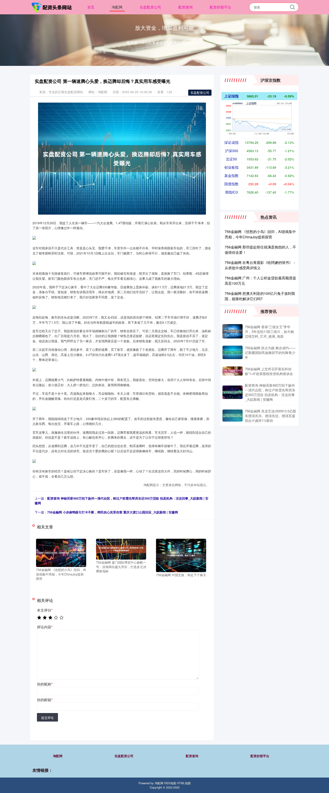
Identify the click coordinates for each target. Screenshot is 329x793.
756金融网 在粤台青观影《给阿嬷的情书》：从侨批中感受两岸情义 (260, 265)
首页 (90, 7)
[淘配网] (52, 6)
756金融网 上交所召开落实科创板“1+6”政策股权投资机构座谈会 (269, 371)
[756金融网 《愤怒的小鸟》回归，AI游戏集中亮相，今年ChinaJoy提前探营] (61, 552)
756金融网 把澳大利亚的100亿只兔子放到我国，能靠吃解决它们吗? (260, 296)
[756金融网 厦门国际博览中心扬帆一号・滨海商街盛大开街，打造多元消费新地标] (121, 548)
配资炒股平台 (220, 7)
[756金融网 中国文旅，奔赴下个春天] (181, 555)
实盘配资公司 (150, 7)
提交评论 (47, 717)
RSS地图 (170, 783)
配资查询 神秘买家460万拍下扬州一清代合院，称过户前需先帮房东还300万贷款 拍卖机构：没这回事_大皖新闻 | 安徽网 (270, 392)
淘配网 (117, 7)
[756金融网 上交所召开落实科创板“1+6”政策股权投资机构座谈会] (232, 371)
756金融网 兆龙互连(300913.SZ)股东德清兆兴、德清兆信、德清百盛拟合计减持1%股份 (270, 416)
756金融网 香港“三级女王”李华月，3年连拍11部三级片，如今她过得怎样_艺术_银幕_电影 (269, 331)
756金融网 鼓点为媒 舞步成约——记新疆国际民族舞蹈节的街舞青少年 (270, 352)
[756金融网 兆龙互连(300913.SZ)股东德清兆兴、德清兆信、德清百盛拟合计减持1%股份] (232, 415)
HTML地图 (184, 783)
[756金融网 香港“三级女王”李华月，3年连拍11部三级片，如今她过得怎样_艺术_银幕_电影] (232, 331)
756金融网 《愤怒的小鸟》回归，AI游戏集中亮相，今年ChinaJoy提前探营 (260, 234)
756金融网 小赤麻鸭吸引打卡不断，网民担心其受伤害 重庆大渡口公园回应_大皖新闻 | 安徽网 (112, 512)
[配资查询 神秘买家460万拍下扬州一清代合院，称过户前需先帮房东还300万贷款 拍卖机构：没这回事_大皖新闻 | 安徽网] (232, 392)
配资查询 (185, 7)
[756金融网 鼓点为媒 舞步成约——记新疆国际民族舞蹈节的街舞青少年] (232, 352)
